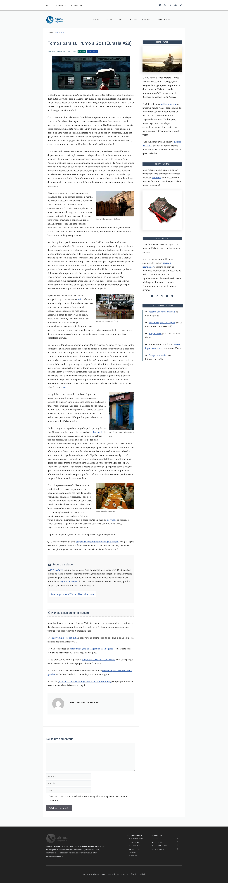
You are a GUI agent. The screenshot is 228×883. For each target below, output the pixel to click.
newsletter (76, 5)
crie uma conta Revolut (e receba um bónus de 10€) (85, 681)
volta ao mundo (169, 104)
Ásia (56, 32)
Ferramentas (164, 20)
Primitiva (156, 177)
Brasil (109, 20)
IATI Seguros (56, 570)
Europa (120, 20)
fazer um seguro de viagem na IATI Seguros (91, 648)
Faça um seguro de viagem (162, 322)
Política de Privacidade (137, 874)
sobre (49, 5)
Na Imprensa (159, 849)
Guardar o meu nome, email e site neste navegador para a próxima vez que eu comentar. (88, 798)
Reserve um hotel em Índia (64, 637)
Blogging (133, 856)
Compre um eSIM (157, 355)
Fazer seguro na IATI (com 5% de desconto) (72, 594)
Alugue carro (155, 333)
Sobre (156, 839)
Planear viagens (136, 839)
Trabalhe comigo (160, 845)
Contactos (158, 842)
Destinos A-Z (148, 20)
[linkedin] (175, 5)
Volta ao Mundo (135, 845)
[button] (179, 19)
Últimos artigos (135, 849)
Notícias (132, 852)
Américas (132, 20)
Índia (62, 32)
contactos (61, 5)
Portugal (97, 20)
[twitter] (181, 5)
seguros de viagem (68, 581)
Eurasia (81, 52)
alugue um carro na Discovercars (98, 659)
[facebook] (160, 5)
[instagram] (165, 5)
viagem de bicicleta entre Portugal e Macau (97, 541)
